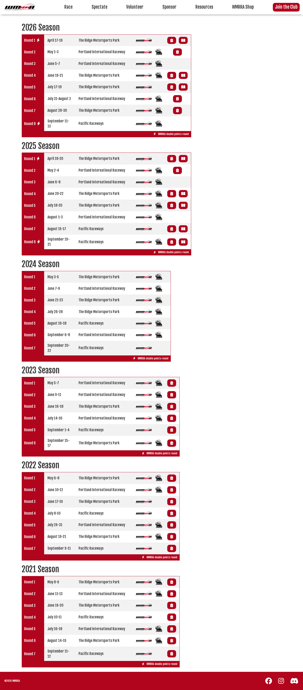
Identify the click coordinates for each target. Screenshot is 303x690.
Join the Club (286, 7)
